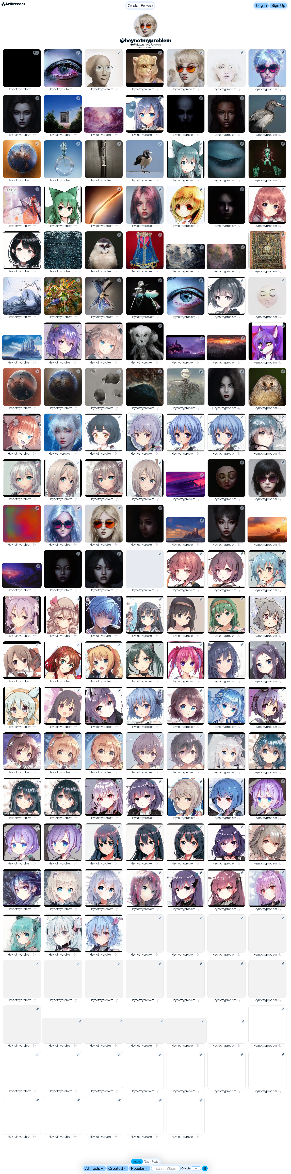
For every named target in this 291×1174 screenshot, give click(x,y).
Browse (147, 5)
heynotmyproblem (19, 89)
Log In (261, 5)
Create (133, 5)
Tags (146, 1161)
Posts (155, 1161)
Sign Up (278, 5)
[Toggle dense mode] (205, 1168)
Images (137, 1161)
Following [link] (153, 44)
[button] (140, 5)
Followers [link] (137, 44)
